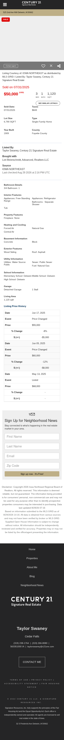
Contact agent (11, 66)
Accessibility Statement (21, 683)
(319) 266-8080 (39, 643)
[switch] (43, 66)
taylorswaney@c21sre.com (40, 646)
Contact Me (32, 662)
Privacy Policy (42, 680)
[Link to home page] (32, 4)
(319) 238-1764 (21, 643)
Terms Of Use (19, 680)
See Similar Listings (47, 103)
